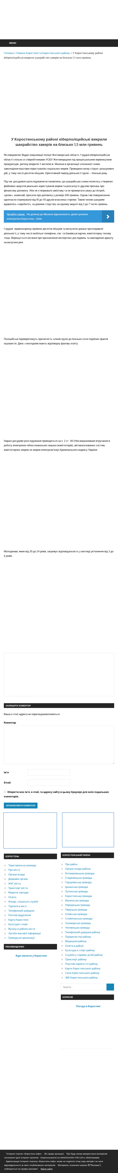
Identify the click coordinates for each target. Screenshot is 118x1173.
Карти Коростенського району (82, 968)
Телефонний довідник (21, 910)
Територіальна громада (22, 865)
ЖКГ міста (14, 883)
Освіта (12, 897)
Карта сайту (47, 1168)
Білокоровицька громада (79, 873)
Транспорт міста (18, 888)
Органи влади (16, 874)
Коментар (10, 722)
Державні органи (18, 878)
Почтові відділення (19, 915)
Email (7, 782)
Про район (71, 864)
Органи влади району (78, 868)
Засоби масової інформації (24, 933)
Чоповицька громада (77, 927)
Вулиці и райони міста (21, 928)
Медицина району (76, 941)
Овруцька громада (76, 909)
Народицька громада (77, 904)
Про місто (14, 869)
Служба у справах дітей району (84, 954)
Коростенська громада (78, 896)
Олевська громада (76, 914)
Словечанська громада (78, 918)
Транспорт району (76, 959)
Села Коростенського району (82, 972)
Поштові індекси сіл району (81, 963)
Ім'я (6, 772)
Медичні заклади (18, 892)
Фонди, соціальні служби (23, 901)
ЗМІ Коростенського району (81, 977)
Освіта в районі (74, 945)
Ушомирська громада (78, 923)
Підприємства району (78, 936)
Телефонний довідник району (82, 932)
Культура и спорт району (80, 950)
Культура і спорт (18, 924)
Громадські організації (21, 937)
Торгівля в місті (17, 906)
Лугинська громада (76, 891)
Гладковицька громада (78, 877)
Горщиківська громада (78, 882)
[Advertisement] (60, 27)
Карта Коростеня (18, 919)
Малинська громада (77, 900)
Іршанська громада (76, 886)
